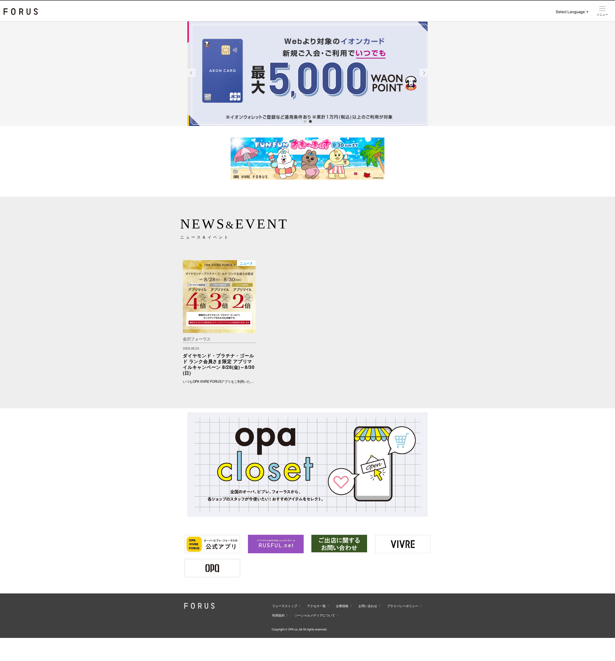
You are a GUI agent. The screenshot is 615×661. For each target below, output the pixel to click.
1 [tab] (305, 121)
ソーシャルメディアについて (315, 615)
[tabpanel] (307, 73)
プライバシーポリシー (402, 606)
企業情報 (342, 606)
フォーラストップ (284, 606)
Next (424, 76)
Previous (191, 76)
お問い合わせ (367, 606)
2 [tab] (310, 121)
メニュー (602, 14)
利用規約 (278, 615)
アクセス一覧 (316, 606)
